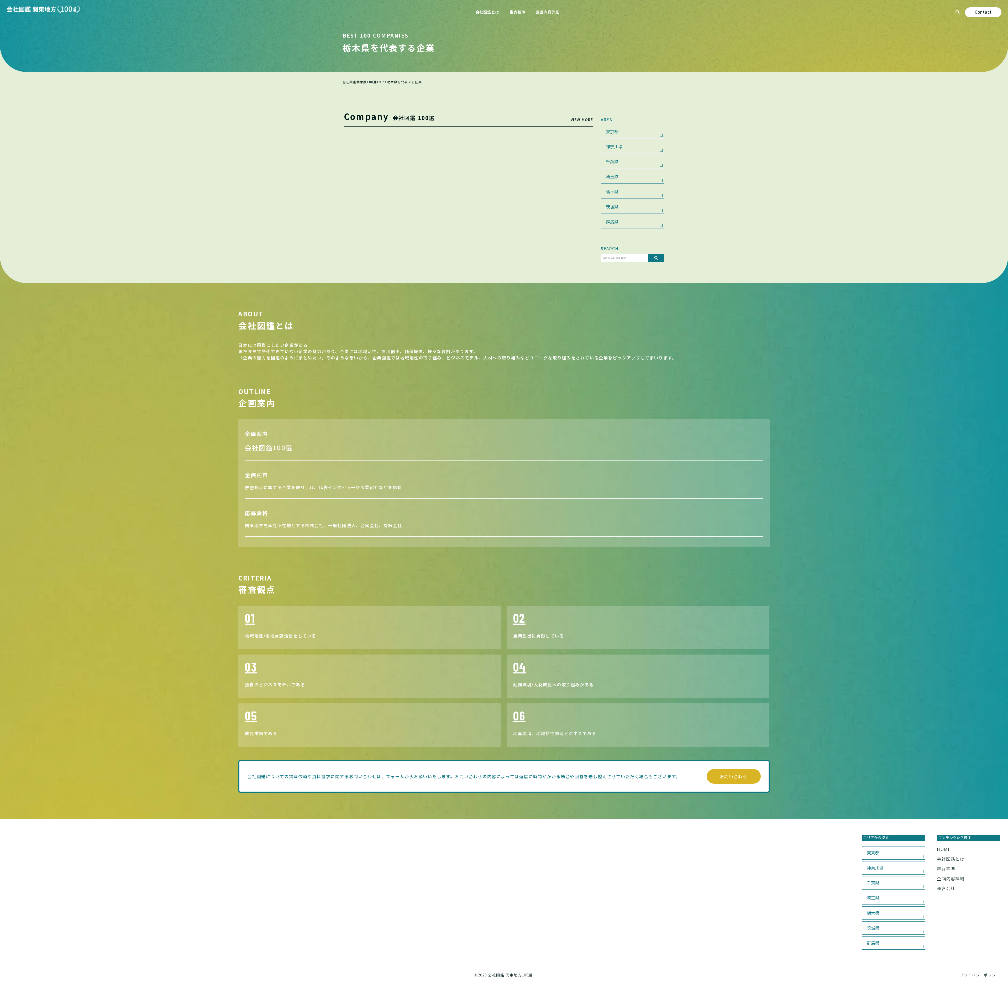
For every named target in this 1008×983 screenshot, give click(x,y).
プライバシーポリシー (980, 974)
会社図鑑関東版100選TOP (363, 82)
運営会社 (946, 888)
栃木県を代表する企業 (404, 82)
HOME (944, 849)
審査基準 (946, 869)
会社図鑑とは (951, 859)
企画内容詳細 (951, 878)
